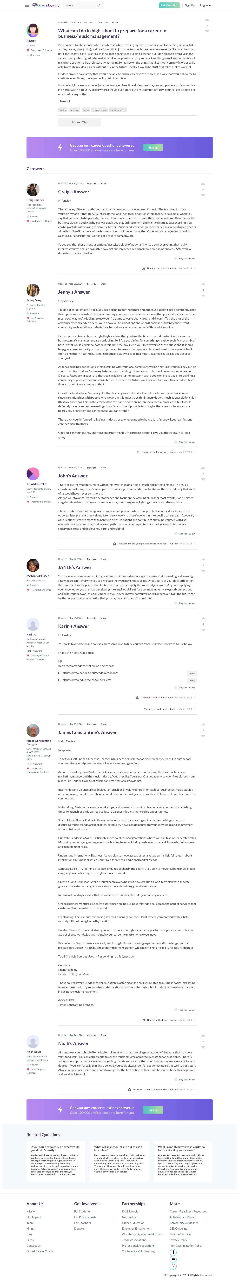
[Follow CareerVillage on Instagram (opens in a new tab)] (173, 1266)
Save (192, 673)
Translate (103, 22)
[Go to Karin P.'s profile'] (34, 625)
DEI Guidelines (179, 1228)
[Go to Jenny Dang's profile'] (34, 291)
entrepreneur (99, 109)
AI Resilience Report (183, 1217)
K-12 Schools (130, 1211)
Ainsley (174, 268)
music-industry (118, 109)
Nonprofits (129, 1217)
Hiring (30, 1228)
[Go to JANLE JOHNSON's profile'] (34, 566)
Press (30, 1240)
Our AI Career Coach (40, 1251)
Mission (31, 1211)
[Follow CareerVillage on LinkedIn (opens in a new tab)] (173, 1259)
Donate (79, 1228)
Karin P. (174, 709)
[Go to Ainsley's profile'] (34, 31)
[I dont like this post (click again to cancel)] (207, 31)
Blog (29, 1234)
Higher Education (133, 1223)
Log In (204, 5)
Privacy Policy (178, 1240)
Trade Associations (134, 1240)
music (86, 109)
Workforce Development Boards (143, 1234)
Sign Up (190, 5)
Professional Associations (138, 1245)
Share (115, 22)
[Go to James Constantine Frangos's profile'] (34, 731)
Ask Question (169, 5)
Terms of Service (180, 1234)
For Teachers (82, 1223)
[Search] (98, 5)
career (63, 109)
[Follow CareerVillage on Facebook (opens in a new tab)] (173, 1252)
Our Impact (34, 1217)
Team (30, 1223)
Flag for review (185, 258)
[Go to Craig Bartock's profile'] (34, 190)
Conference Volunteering (138, 1251)
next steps (106, 666)
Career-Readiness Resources (188, 1211)
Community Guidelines (184, 1223)
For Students (82, 1211)
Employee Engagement (137, 1228)
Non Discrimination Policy (186, 1245)
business (74, 109)
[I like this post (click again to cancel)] (207, 20)
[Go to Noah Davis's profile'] (34, 1042)
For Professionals (85, 1217)
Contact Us (34, 1245)
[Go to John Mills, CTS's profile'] (34, 474)
